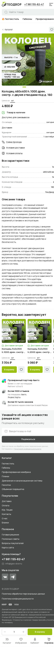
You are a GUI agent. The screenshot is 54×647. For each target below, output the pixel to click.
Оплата (5, 505)
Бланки (5, 522)
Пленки (5, 476)
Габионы (6, 467)
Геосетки (6, 485)
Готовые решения (10, 534)
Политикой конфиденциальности (27, 449)
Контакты (6, 514)
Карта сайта (8, 547)
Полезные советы (10, 539)
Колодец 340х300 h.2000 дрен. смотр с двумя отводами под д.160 (39, 350)
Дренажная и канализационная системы (22, 480)
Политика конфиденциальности (18, 598)
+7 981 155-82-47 (34, 4)
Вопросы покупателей (13, 543)
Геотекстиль (8, 463)
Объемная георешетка (13, 489)
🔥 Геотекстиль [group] (10, 19)
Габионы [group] (27, 19)
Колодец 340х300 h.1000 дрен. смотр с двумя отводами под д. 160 (13, 350)
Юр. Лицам (7, 510)
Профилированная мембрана (16, 472)
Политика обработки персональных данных (23, 593)
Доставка (6, 501)
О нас (5, 518)
